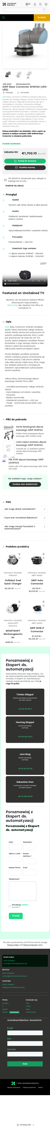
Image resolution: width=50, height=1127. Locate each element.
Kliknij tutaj (12, 305)
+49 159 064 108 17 (25, 737)
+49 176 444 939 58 (25, 796)
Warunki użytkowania (13, 1088)
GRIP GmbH (7, 84)
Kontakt (42, 17)
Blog (28, 1009)
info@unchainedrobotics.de (13, 987)
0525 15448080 (8, 973)
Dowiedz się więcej (14, 185)
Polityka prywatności (29, 1088)
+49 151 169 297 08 (25, 769)
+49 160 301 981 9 (25, 709)
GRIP (4, 97)
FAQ (27, 1003)
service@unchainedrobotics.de (14, 976)
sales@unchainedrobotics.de (15, 964)
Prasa (28, 1006)
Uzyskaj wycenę (27, 167)
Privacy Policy (13, 945)
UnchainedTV (31, 1012)
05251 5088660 (8, 985)
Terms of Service (30, 945)
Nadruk (40, 1088)
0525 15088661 (9, 961)
